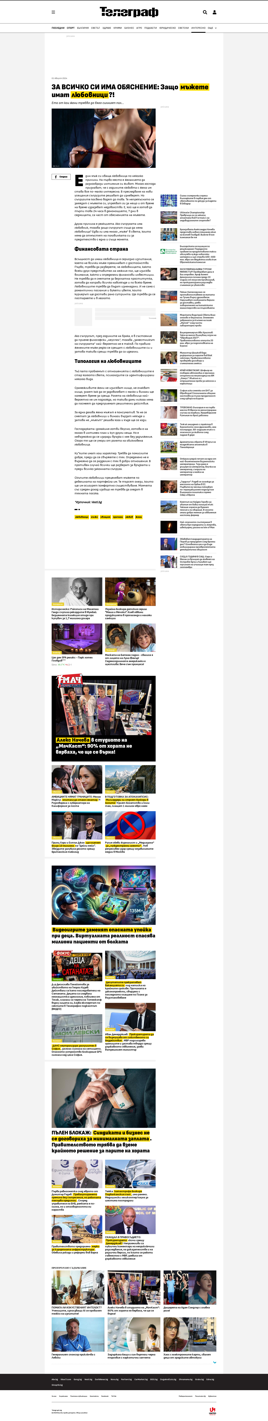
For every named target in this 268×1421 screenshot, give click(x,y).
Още (210, 28)
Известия (212, 1396)
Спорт (71, 28)
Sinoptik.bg (57, 1385)
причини (118, 517)
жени (139, 517)
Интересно (198, 28)
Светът (95, 28)
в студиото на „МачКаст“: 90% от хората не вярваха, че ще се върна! (94, 746)
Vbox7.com (66, 1379)
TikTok (113, 1396)
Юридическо (167, 28)
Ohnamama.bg (185, 1379)
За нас (54, 1396)
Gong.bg (78, 1379)
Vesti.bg (88, 1379)
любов (129, 517)
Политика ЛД (200, 1396)
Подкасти (150, 28)
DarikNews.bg (101, 1379)
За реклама (63, 1396)
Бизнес (129, 28)
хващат (105, 517)
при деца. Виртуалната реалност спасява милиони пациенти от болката (103, 936)
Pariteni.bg (126, 1379)
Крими (117, 28)
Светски (183, 28)
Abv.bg (55, 1379)
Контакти (94, 1396)
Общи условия (81, 1413)
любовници (81, 517)
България (83, 28)
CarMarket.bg (141, 1379)
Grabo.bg (199, 1379)
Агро (139, 28)
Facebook (104, 1396)
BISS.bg (154, 1379)
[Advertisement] (103, 545)
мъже (94, 517)
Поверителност (185, 1396)
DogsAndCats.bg (168, 1379)
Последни (58, 28)
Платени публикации (78, 1396)
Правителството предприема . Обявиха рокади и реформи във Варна (76, 1249)
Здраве (106, 28)
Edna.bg (210, 1379)
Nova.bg (115, 1379)
